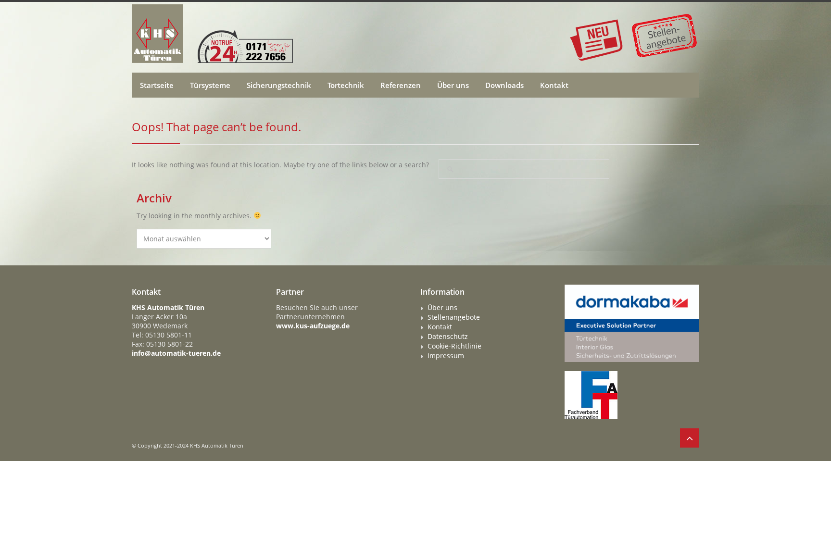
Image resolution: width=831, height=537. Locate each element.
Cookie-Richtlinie (454, 346)
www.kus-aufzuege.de (313, 325)
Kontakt (554, 85)
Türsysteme (210, 85)
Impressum (446, 355)
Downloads (504, 85)
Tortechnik (345, 85)
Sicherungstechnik (279, 85)
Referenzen (400, 85)
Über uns (453, 85)
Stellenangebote (454, 317)
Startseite (157, 85)
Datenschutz (448, 336)
